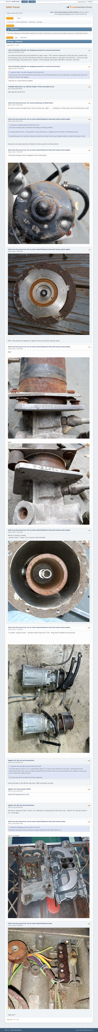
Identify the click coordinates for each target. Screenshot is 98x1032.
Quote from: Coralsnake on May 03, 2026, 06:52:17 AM (25, 125)
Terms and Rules (83, 1030)
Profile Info (10, 25)
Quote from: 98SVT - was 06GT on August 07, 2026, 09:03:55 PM (27, 72)
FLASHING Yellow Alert (15, 87)
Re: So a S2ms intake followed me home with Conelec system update (48, 119)
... (16, 45)
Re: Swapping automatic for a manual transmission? (43, 50)
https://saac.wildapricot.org (66, 14)
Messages (10, 37)
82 (17, 45)
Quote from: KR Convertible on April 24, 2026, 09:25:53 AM (26, 766)
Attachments (23, 37)
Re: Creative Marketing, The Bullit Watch (40, 103)
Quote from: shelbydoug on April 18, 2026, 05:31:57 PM (25, 827)
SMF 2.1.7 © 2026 (9, 1030)
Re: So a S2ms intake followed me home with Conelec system (46, 821)
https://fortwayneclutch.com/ (18, 794)
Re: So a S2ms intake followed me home (39, 923)
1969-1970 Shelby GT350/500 (17, 50)
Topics (16, 37)
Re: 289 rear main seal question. (24, 760)
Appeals (10, 760)
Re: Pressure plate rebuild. (22, 789)
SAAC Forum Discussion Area (17, 103)
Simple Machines (18, 1030)
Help (77, 1030)
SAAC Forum (13, 7)
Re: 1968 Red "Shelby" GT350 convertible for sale (38, 87)
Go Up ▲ (91, 1030)
